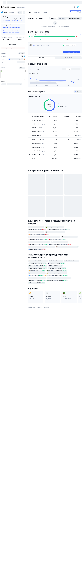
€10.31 (58, 260)
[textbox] (47, 47)
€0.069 (37, 270)
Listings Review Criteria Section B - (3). (13, 20)
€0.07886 (57, 265)
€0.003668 (57, 273)
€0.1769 (37, 273)
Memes (3, 84)
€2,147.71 (38, 255)
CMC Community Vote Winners (14, 84)
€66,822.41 (38, 253)
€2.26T (29, 7)
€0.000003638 (57, 263)
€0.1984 (38, 260)
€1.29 (72, 253)
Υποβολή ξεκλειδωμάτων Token (12, 30)
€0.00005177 (59, 270)
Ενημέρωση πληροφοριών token (12, 27)
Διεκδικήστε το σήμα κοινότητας (12, 32)
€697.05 (37, 263)
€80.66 (57, 255)
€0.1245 (37, 265)
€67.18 (38, 258)
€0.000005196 (56, 268)
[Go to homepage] (8, 7)
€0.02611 (37, 275)
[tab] (53, 18)
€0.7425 (36, 268)
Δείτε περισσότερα (77, 34)
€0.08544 (56, 258)
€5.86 (56, 253)
